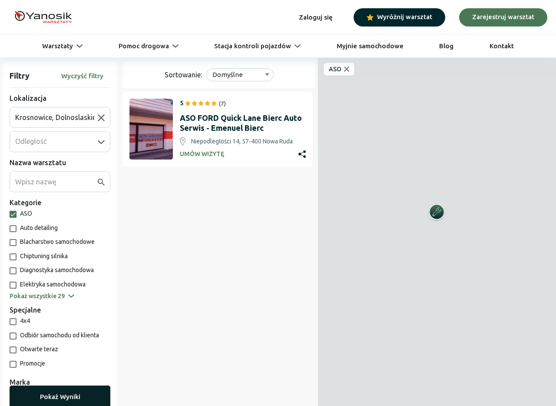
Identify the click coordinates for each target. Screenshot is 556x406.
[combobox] (56, 117)
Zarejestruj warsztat (503, 16)
